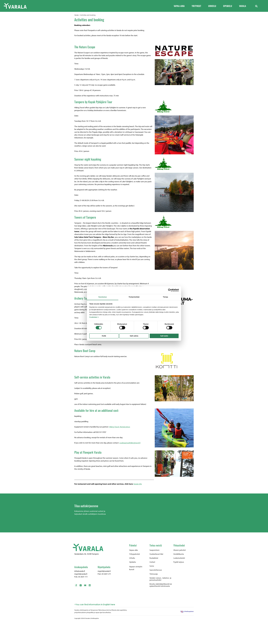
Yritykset (196, 6)
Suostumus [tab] (102, 297)
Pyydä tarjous (178, 562)
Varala (242, 6)
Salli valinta (134, 336)
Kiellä (104, 336)
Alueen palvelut (179, 550)
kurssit (131, 569)
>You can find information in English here (94, 604)
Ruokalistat (153, 558)
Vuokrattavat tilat (156, 554)
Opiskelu (227, 6)
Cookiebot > (94, 317)
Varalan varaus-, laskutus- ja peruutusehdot (160, 579)
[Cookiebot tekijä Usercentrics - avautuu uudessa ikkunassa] (169, 290)
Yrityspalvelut (134, 554)
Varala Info (138, 484)
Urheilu (212, 6)
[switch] (122, 327)
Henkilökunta (178, 554)
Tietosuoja (153, 574)
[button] (256, 6)
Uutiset (152, 562)
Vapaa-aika (179, 6)
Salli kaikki (164, 336)
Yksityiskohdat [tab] (134, 297)
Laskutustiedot (179, 558)
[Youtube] (85, 585)
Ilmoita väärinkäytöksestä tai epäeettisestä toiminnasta (160, 585)
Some (151, 566)
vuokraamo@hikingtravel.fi (129, 443)
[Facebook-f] (76, 585)
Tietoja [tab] (165, 297)
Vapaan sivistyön (135, 566)
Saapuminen (154, 550)
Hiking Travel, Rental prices (119, 427)
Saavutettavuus (155, 570)
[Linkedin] (89, 585)
